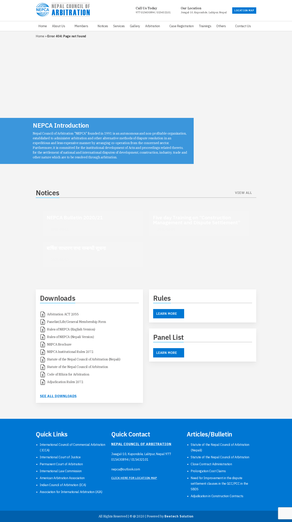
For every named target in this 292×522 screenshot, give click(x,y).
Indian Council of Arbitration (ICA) (63, 485)
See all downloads (58, 396)
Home (42, 26)
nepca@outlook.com (125, 469)
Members (81, 26)
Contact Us (243, 26)
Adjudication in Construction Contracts (217, 496)
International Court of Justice (60, 457)
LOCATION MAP (244, 10)
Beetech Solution (178, 516)
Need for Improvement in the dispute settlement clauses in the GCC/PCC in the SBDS (219, 483)
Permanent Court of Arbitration (61, 464)
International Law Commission (61, 471)
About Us (58, 26)
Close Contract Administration (211, 464)
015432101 (163, 12)
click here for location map (134, 478)
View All (243, 193)
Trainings (205, 26)
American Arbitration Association (62, 478)
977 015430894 (145, 12)
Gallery (135, 26)
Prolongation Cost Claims (208, 471)
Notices (103, 26)
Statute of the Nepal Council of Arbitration (220, 457)
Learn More (166, 314)
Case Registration (181, 26)
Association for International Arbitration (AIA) (71, 492)
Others (221, 26)
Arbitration (152, 26)
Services (119, 26)
